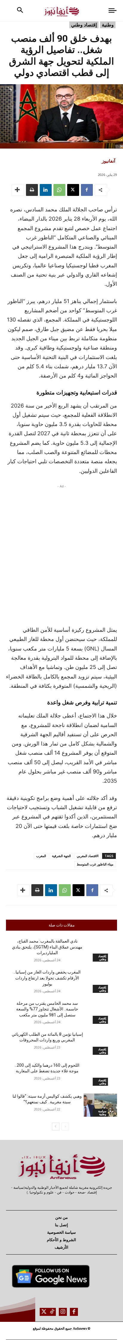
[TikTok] (52, 1312)
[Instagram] (63, 1312)
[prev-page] (65, 1126)
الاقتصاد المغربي (88, 856)
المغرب (41, 856)
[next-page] (55, 1126)
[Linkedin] (46, 190)
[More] (18, 190)
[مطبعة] (32, 190)
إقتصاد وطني (84, 24)
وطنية (108, 24)
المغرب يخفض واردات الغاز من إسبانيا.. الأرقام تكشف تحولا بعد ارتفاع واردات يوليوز (47, 978)
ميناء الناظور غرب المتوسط (95, 864)
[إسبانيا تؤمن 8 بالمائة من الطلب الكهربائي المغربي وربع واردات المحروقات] (100, 1043)
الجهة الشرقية (61, 856)
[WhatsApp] (59, 190)
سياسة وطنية (102, 1112)
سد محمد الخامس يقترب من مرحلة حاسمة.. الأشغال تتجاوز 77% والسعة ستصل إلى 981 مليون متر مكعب (47, 1009)
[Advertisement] (61, 553)
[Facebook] (87, 190)
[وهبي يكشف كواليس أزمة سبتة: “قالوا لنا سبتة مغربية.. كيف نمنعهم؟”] (100, 1105)
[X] (73, 190)
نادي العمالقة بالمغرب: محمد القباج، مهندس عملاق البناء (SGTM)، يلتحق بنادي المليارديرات (47, 947)
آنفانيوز (108, 161)
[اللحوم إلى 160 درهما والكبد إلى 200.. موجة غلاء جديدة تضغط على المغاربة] (100, 1074)
